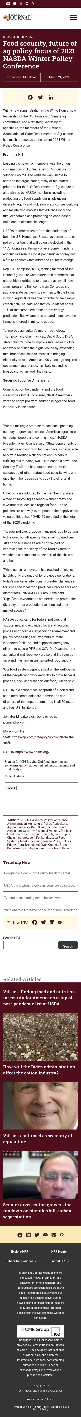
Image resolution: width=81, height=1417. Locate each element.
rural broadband (29, 844)
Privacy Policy (41, 1407)
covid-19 (29, 830)
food (10, 834)
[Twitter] (40, 98)
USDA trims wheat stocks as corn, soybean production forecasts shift (40, 886)
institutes (22, 837)
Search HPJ (11, 938)
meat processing (31, 841)
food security (44, 834)
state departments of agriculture (37, 846)
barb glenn (38, 827)
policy (56, 841)
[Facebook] (30, 98)
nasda (47, 841)
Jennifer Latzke (23, 36)
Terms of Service (21, 1407)
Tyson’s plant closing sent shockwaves (32, 898)
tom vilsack (53, 848)
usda (65, 848)
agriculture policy (18, 827)
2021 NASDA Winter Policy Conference (42, 820)
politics (66, 841)
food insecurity (24, 834)
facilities (66, 830)
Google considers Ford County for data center (37, 873)
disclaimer (47, 1375)
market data (52, 1339)
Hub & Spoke (47, 1399)
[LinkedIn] (51, 98)
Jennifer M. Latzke (23, 77)
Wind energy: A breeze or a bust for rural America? (40, 910)
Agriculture (60, 823)
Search (68, 946)
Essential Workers (47, 830)
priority (11, 844)
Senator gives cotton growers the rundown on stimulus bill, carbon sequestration (37, 1210)
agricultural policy (39, 823)
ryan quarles (49, 844)
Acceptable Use (60, 1407)
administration (17, 823)
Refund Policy (40, 1409)
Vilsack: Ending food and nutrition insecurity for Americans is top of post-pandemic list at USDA (39, 997)
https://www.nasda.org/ (32, 752)
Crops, (7, 36)
